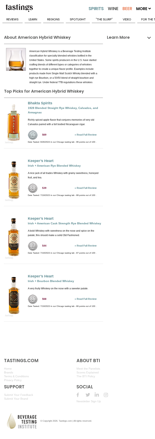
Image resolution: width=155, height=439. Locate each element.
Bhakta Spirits (40, 103)
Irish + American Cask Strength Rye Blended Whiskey (64, 223)
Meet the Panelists (88, 368)
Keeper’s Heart (40, 161)
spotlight (78, 19)
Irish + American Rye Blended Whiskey (54, 165)
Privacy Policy (13, 380)
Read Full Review (86, 134)
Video (127, 19)
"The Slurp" (104, 19)
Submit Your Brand (16, 398)
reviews (12, 19)
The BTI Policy (85, 376)
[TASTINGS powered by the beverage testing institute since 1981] (19, 10)
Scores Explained (87, 372)
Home (8, 368)
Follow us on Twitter (90, 395)
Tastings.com (65, 421)
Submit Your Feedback (18, 394)
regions (53, 19)
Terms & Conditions (16, 376)
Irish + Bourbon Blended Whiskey (51, 281)
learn (33, 19)
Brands (8, 372)
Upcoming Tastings (108, 395)
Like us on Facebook (81, 395)
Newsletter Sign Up (88, 401)
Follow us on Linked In (99, 395)
